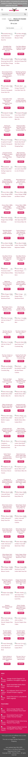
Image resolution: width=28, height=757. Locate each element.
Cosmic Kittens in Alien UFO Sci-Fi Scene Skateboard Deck (7, 658)
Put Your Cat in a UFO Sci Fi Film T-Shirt (7, 332)
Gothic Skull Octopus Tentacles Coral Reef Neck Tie (21, 100)
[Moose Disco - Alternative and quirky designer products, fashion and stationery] (14, 9)
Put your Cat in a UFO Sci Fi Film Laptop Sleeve (20, 658)
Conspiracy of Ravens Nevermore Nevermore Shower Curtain (7, 482)
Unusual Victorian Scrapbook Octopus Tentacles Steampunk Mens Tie (7, 155)
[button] (2, 10)
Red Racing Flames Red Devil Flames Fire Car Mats (21, 73)
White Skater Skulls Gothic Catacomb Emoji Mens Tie (21, 506)
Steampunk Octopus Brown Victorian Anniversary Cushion (7, 128)
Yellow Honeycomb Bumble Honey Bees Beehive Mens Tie (7, 406)
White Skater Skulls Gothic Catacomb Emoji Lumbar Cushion (21, 531)
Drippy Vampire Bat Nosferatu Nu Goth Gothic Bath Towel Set (21, 582)
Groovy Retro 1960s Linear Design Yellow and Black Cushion (7, 207)
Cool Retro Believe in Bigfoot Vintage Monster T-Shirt (21, 48)
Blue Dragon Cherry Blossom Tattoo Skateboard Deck (7, 308)
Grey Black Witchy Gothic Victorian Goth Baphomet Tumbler (21, 258)
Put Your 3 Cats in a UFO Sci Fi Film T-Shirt (7, 356)
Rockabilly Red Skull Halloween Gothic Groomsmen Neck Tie (7, 48)
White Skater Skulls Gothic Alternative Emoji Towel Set (7, 530)
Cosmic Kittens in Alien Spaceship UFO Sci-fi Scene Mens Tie (20, 233)
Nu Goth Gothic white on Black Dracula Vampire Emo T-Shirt (7, 633)
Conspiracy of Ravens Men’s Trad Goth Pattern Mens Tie (21, 482)
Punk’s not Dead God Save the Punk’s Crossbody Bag (7, 381)
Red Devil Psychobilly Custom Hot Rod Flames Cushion (21, 381)
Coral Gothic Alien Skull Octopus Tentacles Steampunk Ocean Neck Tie (7, 101)
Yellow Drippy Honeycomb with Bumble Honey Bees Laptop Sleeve (21, 431)
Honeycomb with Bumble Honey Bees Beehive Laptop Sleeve (7, 431)
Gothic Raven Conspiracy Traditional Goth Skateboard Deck (7, 456)
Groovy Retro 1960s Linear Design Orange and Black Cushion (21, 207)
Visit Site (7, 53)
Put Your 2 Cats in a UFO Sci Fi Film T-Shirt (21, 332)
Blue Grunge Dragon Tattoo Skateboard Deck (20, 308)
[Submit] (25, 14)
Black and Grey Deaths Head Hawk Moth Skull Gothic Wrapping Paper (21, 155)
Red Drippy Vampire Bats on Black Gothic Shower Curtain (7, 582)
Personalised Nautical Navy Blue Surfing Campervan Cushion (7, 182)
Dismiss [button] (20, 5)
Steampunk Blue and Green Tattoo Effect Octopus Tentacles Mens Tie (21, 128)
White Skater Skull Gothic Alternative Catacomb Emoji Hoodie (7, 557)
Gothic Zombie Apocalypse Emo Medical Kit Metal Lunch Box (20, 607)
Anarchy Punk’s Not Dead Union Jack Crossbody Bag (21, 356)
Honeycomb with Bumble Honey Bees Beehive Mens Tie (21, 406)
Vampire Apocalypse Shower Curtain (7, 607)
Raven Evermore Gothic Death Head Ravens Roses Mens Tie (21, 456)
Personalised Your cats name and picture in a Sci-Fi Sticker (21, 182)
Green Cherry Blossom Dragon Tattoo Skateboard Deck (21, 284)
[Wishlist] (26, 9)
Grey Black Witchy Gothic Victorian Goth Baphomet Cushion (7, 258)
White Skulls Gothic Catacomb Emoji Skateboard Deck (7, 506)
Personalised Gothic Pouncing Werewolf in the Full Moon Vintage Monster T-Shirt (7, 74)
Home (4, 19)
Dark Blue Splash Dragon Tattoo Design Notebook (7, 232)
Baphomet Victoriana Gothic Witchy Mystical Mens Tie (7, 284)
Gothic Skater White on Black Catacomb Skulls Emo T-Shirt (21, 556)
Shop (9, 19)
